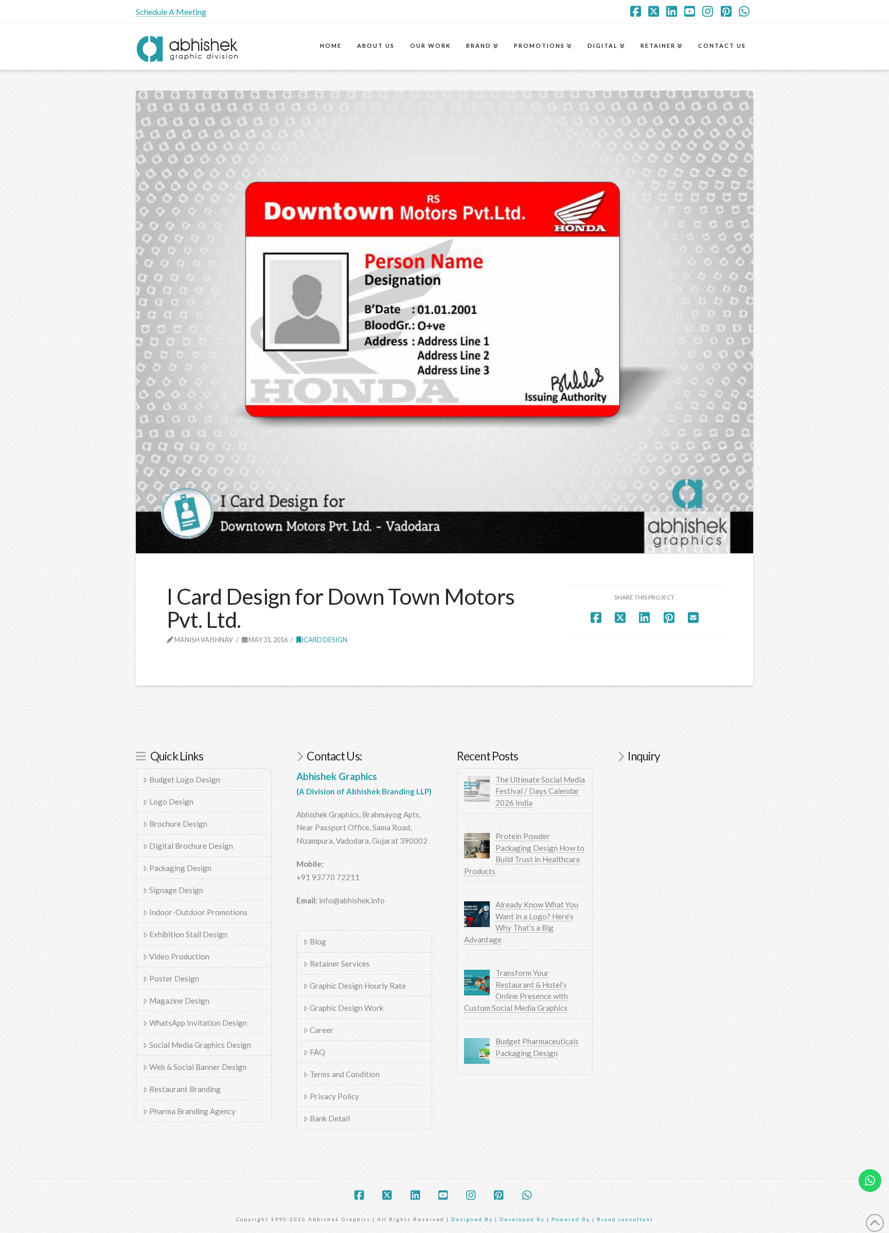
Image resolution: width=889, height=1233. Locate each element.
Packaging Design (180, 868)
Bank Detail (330, 1118)
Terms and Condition (345, 1074)
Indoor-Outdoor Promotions (198, 912)
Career (321, 1030)
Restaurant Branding (185, 1089)
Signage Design (176, 890)
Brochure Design (178, 823)
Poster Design (174, 978)
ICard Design (324, 640)
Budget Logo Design (184, 779)
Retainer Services (340, 963)
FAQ (317, 1052)
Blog (318, 941)
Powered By (571, 1219)
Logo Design (171, 801)
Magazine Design (179, 1000)
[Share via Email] (693, 617)
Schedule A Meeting (171, 11)
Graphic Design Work (346, 1007)
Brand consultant (625, 1219)
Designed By (473, 1219)
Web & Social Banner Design (197, 1067)
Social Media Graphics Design (200, 1044)
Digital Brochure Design (191, 845)
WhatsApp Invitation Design (198, 1022)
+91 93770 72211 (328, 877)
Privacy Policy (334, 1096)
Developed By (523, 1219)
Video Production (179, 956)
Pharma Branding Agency (192, 1111)
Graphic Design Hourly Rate (358, 985)
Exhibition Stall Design (188, 934)
